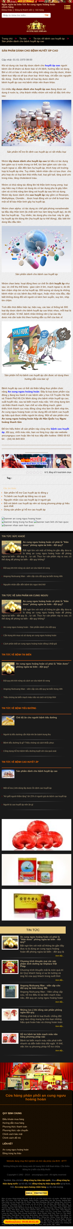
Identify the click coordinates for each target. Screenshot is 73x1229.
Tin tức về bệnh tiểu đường (19, 708)
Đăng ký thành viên (24, 10)
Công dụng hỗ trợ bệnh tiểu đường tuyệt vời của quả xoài (29, 751)
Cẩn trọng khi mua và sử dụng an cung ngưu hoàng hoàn (29, 635)
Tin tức (33, 930)
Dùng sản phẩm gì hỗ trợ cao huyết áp (24, 509)
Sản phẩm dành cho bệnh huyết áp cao (36, 771)
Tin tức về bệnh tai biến (16, 654)
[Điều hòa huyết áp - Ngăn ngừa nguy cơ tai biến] (36, 467)
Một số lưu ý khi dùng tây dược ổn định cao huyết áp (27, 788)
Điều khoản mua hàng (13, 1119)
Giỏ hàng (39, 10)
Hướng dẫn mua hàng (13, 1123)
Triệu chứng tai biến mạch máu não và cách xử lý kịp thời (29, 697)
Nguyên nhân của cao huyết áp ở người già (27, 499)
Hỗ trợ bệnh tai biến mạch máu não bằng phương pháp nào (39, 1035)
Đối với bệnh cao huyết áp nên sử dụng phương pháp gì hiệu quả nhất (37, 504)
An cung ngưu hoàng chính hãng (30, 1187)
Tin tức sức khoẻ (13, 536)
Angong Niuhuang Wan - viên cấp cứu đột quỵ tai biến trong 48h (33, 689)
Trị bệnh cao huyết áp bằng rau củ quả (25, 496)
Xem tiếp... (59, 956)
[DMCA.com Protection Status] (36, 1195)
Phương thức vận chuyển (15, 1130)
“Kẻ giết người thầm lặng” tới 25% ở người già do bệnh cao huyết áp (35, 796)
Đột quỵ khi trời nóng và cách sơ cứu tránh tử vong (26, 681)
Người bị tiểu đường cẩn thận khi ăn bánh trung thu (27, 734)
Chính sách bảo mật (12, 1134)
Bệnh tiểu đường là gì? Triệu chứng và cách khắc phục (28, 743)
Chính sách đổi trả (12, 1138)
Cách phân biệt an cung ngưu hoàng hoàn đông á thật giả (30, 644)
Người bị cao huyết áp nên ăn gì (18, 804)
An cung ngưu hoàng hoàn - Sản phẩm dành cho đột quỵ (29, 627)
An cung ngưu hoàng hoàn (23, 391)
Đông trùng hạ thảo (12, 1153)
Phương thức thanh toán (15, 1126)
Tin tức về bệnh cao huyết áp (20, 762)
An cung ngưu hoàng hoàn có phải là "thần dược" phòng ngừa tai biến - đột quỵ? (40, 939)
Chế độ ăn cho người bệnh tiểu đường (36, 717)
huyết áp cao (52, 65)
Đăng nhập (7, 10)
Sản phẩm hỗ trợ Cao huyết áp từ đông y (26, 492)
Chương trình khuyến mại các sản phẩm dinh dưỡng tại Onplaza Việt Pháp (38, 964)
